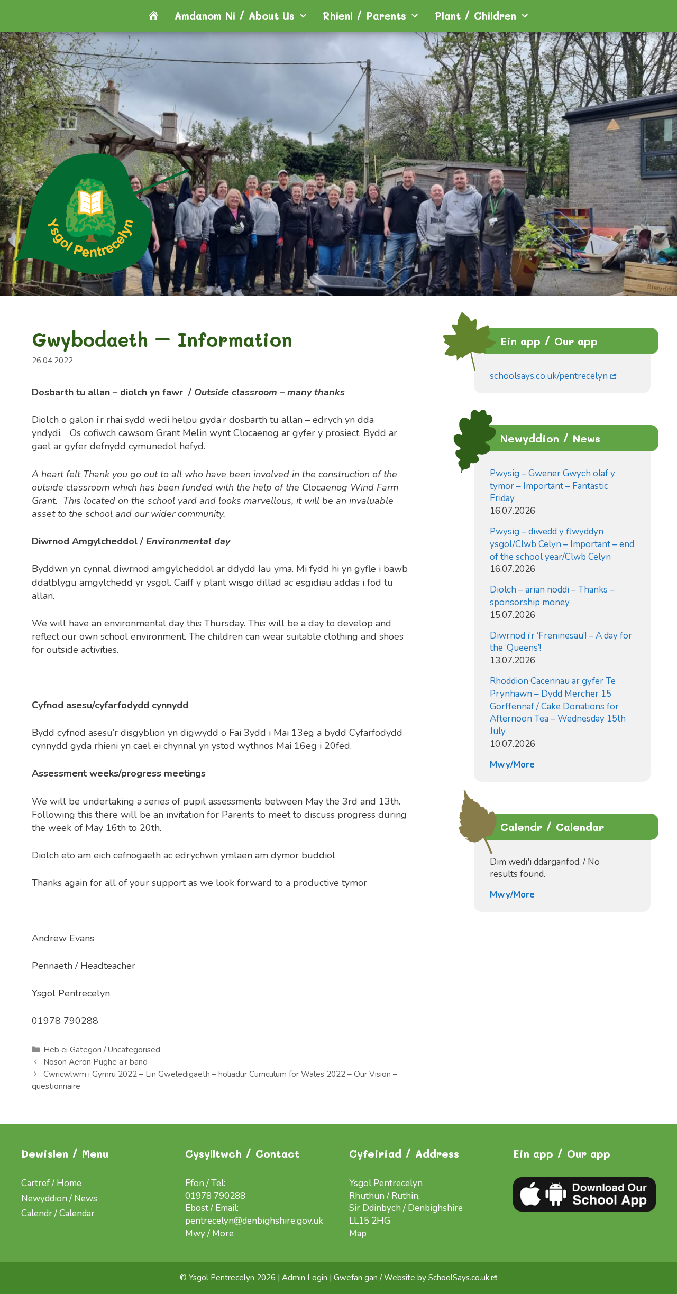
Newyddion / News (59, 1199)
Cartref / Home (51, 1183)
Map (358, 1233)
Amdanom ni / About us (235, 15)
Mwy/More (512, 765)
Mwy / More (209, 1233)
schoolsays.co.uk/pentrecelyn (549, 376)
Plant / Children (475, 15)
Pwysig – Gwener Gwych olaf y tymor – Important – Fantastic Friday (552, 486)
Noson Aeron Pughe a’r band (95, 1062)
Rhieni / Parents (364, 15)
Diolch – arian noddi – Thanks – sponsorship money (552, 596)
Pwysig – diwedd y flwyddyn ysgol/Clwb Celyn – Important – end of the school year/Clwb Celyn (562, 544)
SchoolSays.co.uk (458, 1277)
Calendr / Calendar (58, 1213)
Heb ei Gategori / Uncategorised (101, 1050)
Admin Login (304, 1277)
